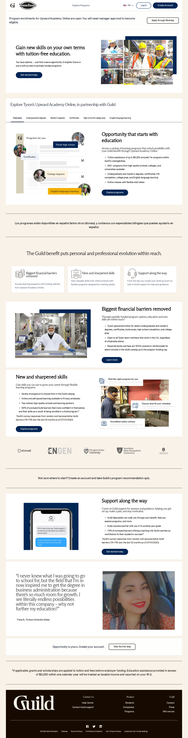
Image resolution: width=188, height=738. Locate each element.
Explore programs (114, 192)
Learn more (112, 359)
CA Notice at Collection (94, 731)
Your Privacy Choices (113, 731)
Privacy (79, 731)
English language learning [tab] (120, 118)
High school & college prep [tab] (94, 118)
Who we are (168, 711)
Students (129, 702)
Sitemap (64, 731)
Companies (128, 707)
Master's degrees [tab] (58, 118)
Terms (73, 731)
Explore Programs (81, 5)
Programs (129, 711)
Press (171, 707)
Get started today (29, 74)
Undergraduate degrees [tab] (36, 118)
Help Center (87, 702)
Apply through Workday (163, 20)
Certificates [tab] (74, 118)
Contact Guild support (83, 707)
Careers (170, 702)
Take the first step (122, 646)
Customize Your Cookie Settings (136, 731)
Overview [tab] (17, 118)
